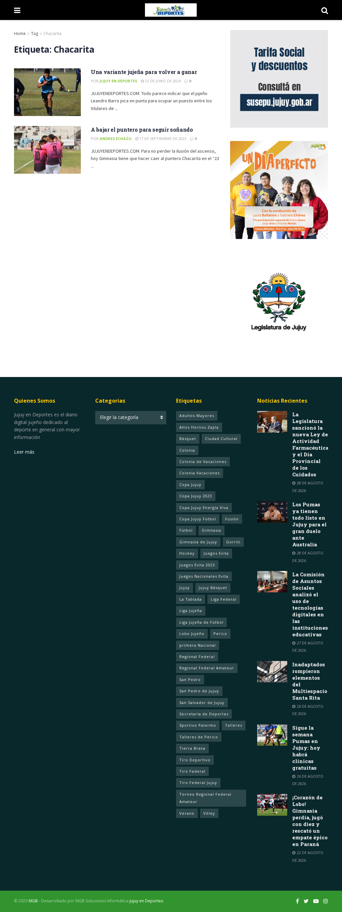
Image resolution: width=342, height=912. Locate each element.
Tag (34, 33)
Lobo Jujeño (191, 633)
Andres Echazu (116, 138)
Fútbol (186, 530)
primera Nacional (197, 645)
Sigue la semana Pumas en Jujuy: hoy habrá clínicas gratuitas (306, 747)
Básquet (187, 438)
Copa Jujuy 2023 (195, 495)
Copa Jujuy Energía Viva (203, 507)
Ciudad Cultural (221, 438)
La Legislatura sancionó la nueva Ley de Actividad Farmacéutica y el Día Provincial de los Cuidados (310, 444)
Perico (220, 633)
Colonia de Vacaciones (202, 461)
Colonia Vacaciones (199, 472)
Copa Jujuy (190, 484)
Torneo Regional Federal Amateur (205, 798)
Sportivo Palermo (197, 725)
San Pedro (190, 679)
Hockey (187, 553)
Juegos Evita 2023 (197, 564)
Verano (186, 813)
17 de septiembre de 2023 (162, 138)
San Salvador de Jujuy (201, 702)
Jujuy (184, 587)
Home (20, 33)
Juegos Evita (216, 553)
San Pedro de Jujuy (199, 690)
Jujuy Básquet (213, 587)
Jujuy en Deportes (118, 80)
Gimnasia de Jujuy (198, 541)
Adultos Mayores (196, 415)
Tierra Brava (192, 748)
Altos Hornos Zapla (199, 427)
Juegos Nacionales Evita (203, 576)
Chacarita (52, 33)
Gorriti (233, 541)
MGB (33, 901)
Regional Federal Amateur (206, 667)
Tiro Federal (192, 771)
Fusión (232, 518)
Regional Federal (197, 656)
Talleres (233, 725)
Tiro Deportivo (194, 759)
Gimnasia (211, 530)
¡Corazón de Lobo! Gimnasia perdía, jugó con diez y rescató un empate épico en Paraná (310, 820)
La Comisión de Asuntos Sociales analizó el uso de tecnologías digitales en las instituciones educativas (310, 604)
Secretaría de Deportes (203, 713)
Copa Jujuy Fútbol (197, 518)
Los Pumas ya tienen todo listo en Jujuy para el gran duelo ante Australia (309, 524)
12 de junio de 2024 (162, 80)
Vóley (209, 813)
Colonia (187, 450)
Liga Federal (223, 599)
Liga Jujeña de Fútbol (201, 622)
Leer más (24, 452)
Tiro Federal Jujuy (198, 782)
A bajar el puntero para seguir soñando (142, 129)
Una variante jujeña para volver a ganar (144, 71)
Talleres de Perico (198, 736)
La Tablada (190, 599)
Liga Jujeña (190, 610)
